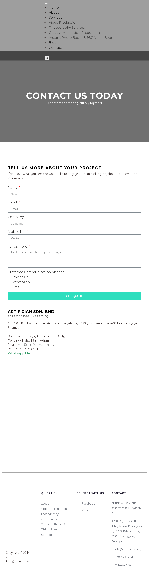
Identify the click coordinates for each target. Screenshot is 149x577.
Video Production (63, 22)
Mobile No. (17, 232)
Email (13, 202)
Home (54, 7)
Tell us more (18, 246)
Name (13, 187)
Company (16, 217)
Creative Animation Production (74, 32)
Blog (53, 43)
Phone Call (21, 277)
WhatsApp (21, 282)
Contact (55, 48)
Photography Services (67, 27)
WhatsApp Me (19, 353)
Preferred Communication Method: (36, 272)
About (54, 12)
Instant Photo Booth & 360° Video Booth (82, 38)
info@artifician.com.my (35, 345)
